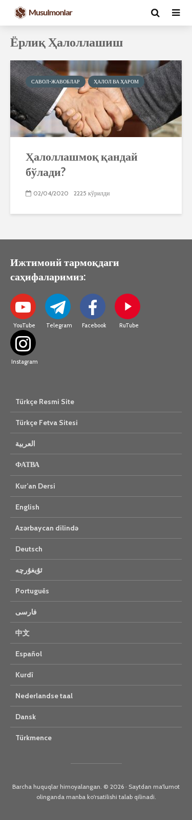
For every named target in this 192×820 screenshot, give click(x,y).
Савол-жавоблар (55, 81)
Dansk (25, 716)
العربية (25, 443)
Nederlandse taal (44, 695)
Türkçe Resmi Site (44, 401)
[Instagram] (23, 343)
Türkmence (33, 737)
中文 (22, 632)
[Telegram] (58, 306)
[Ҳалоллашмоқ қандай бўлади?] (96, 98)
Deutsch (28, 548)
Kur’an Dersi (35, 486)
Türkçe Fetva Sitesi (46, 422)
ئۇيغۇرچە (28, 569)
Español (28, 653)
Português (32, 590)
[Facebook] (92, 306)
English (27, 507)
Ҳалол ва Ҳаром (116, 81)
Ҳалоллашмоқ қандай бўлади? (82, 164)
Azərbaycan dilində (46, 528)
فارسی (26, 611)
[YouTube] (23, 306)
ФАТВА (27, 464)
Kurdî (24, 674)
